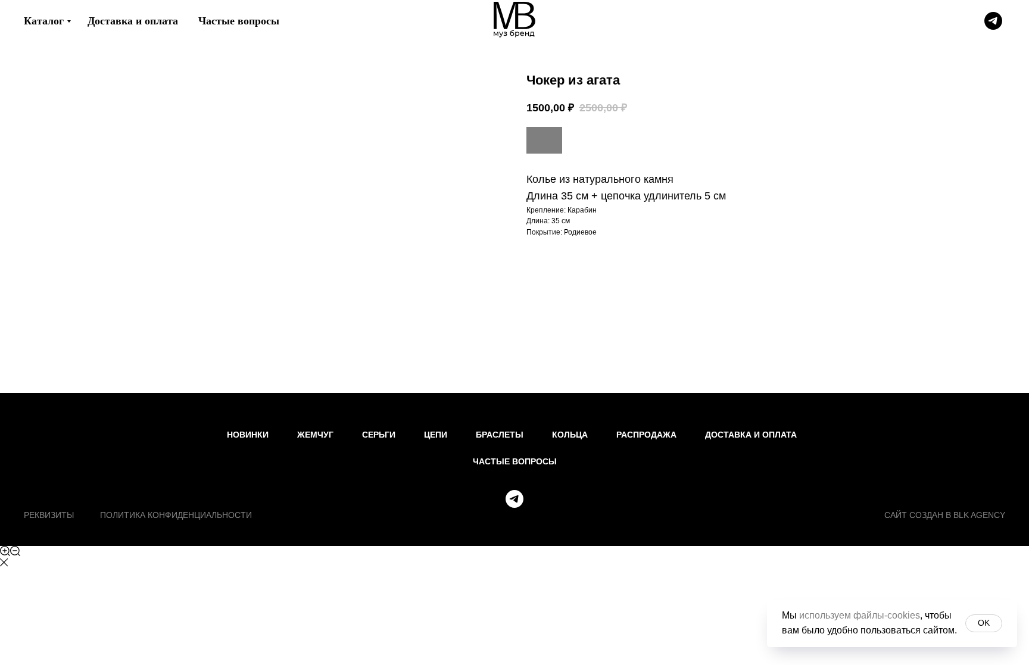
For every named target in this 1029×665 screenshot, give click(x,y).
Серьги (378, 434)
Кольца (570, 434)
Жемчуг (315, 434)
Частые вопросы (238, 21)
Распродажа (646, 434)
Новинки (248, 434)
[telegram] (993, 21)
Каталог (44, 21)
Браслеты (499, 434)
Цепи (435, 434)
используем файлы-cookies (859, 615)
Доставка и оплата (133, 21)
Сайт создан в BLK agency (944, 515)
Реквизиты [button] (49, 515)
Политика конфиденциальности (176, 515)
